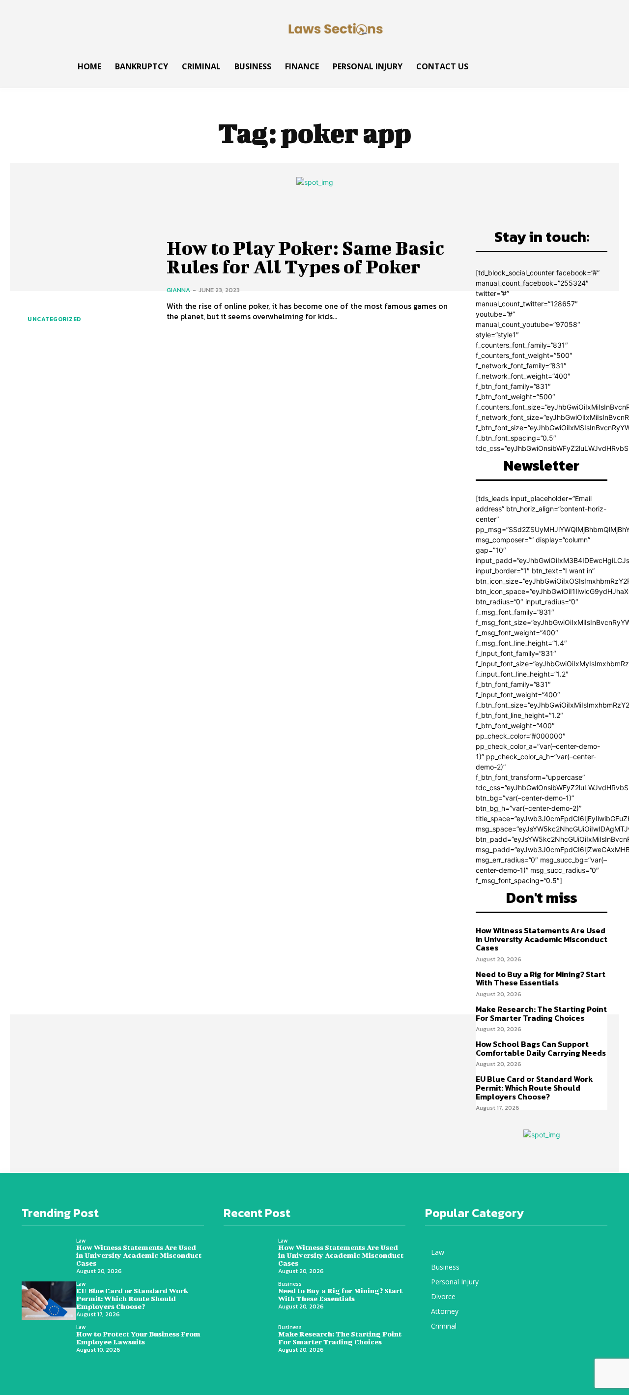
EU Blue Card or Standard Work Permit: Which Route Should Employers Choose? (534, 1087)
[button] (588, 64)
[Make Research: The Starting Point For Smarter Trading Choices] (251, 1344)
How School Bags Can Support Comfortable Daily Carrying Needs (541, 1048)
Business (290, 1283)
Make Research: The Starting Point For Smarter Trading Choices (541, 1013)
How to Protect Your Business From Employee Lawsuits (138, 1338)
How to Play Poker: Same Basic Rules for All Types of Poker (305, 257)
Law (81, 1240)
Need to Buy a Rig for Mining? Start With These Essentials (540, 978)
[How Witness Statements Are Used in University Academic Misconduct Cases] (49, 1257)
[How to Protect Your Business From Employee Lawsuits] (49, 1344)
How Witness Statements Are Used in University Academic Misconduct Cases (541, 938)
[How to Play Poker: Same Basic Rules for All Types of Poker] (87, 280)
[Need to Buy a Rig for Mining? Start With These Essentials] (251, 1300)
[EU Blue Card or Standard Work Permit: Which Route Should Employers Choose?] (49, 1300)
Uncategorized (54, 319)
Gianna (178, 290)
